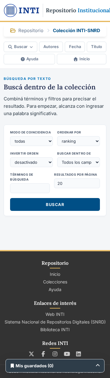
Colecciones (55, 281)
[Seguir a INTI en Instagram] (55, 354)
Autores (51, 46)
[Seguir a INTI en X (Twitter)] (31, 354)
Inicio (84, 58)
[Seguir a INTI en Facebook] (43, 354)
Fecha (75, 46)
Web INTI (55, 314)
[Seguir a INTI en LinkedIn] (78, 354)
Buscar (21, 46)
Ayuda (32, 58)
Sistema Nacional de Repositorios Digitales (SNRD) (55, 321)
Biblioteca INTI (55, 329)
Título (96, 46)
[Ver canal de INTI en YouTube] (66, 354)
